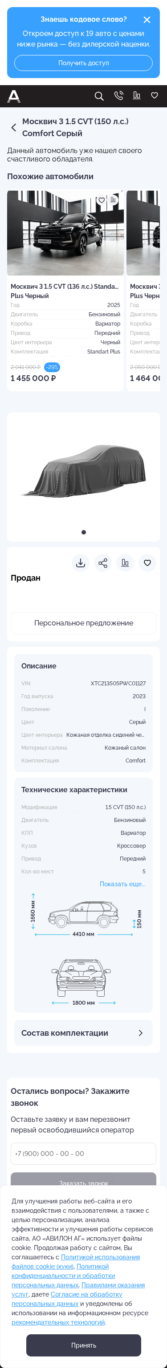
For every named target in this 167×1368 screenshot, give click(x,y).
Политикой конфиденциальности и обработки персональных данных (63, 1276)
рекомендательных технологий (58, 1322)
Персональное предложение (83, 623)
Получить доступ (83, 63)
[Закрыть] (147, 20)
